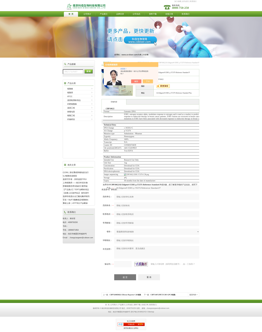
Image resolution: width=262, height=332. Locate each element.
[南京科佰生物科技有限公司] (109, 4)
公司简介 (87, 14)
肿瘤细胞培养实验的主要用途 (75, 186)
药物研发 (71, 119)
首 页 (71, 14)
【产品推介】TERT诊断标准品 (76, 189)
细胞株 (70, 89)
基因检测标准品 (74, 100)
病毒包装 (71, 112)
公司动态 (136, 14)
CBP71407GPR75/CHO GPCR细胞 (163, 295)
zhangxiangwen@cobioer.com (158, 308)
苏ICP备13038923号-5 (139, 312)
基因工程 (71, 108)
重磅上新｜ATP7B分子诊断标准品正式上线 (75, 203)
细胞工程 (71, 115)
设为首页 (185, 1)
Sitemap (151, 312)
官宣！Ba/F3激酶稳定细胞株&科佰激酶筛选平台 (75, 200)
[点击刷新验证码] (141, 264)
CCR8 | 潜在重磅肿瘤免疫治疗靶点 (76, 172)
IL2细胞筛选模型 (70, 176)
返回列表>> (193, 295)
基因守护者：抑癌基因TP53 (75, 179)
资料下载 (153, 14)
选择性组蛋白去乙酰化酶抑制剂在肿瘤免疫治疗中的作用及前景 (76, 196)
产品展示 (104, 14)
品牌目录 (120, 14)
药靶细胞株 (72, 104)
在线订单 (169, 14)
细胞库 (70, 92)
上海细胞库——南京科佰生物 (75, 183)
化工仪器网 (131, 321)
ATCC (69, 96)
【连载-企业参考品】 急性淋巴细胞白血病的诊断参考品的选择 (76, 193)
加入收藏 (177, 1)
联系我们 (193, 1)
